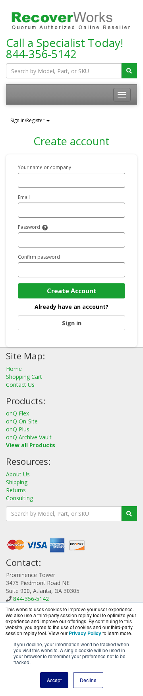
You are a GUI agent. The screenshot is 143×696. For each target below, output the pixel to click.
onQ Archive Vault (29, 437)
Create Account (72, 291)
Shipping (16, 482)
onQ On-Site (22, 421)
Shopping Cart (24, 376)
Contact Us (20, 384)
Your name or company (44, 167)
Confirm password (39, 256)
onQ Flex (17, 413)
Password (29, 227)
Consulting (19, 498)
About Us (18, 474)
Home (14, 368)
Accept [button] (54, 680)
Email (24, 197)
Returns (16, 490)
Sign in (71, 323)
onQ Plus (17, 429)
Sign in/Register (28, 120)
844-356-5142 (41, 53)
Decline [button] (88, 680)
